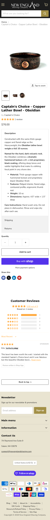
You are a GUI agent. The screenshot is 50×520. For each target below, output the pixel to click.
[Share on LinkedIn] (14, 278)
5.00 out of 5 (32, 306)
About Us (23, 503)
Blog (8, 503)
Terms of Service (20, 512)
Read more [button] (36, 360)
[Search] (45, 13)
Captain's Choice (12, 115)
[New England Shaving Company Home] (25, 5)
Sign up (40, 410)
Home (4, 22)
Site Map (33, 512)
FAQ (15, 503)
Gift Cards (16, 506)
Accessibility (35, 503)
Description (10, 133)
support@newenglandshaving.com (16, 451)
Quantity (5, 236)
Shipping (8, 220)
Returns (8, 228)
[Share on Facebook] (3, 278)
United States (24, 463)
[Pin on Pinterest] (19, 278)
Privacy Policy (34, 509)
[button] (5, 95)
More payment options (25, 268)
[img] (7, 344)
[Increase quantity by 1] (25, 242)
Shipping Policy (29, 506)
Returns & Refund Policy (16, 509)
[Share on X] (9, 278)
